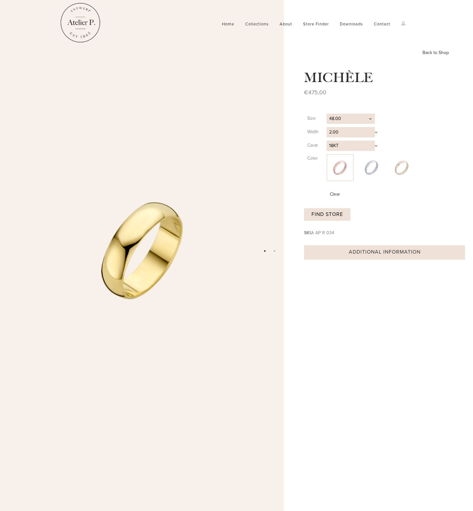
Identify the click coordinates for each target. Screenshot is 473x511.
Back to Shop (435, 52)
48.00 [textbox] (335, 118)
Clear (335, 194)
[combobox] (351, 119)
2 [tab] (274, 251)
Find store (327, 214)
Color (312, 158)
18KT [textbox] (334, 145)
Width (313, 132)
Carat (312, 145)
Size (311, 118)
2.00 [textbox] (334, 132)
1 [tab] (265, 251)
